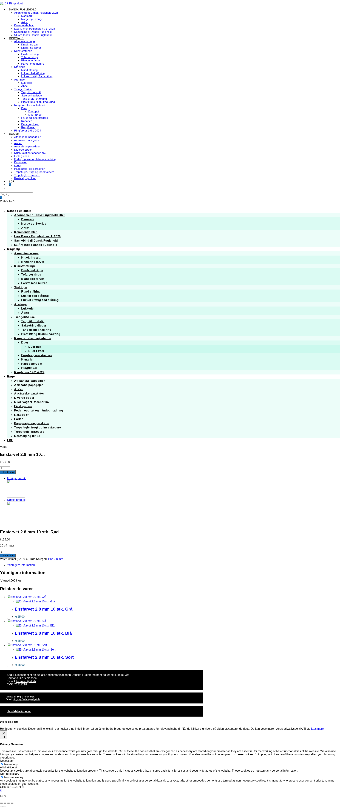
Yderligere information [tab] (21, 564)
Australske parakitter (29, 393)
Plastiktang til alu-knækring (40, 334)
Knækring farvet (32, 261)
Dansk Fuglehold (19, 210)
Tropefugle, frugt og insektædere (37, 427)
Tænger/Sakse (24, 317)
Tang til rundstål (32, 321)
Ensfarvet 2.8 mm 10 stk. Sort (44, 657)
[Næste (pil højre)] (5, 806)
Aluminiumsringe (26, 253)
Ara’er (18, 389)
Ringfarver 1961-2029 (29, 372)
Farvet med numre (34, 283)
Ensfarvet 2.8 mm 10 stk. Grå (43, 609)
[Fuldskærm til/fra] (5, 803)
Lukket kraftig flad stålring (40, 300)
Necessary (11, 764)
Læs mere (317, 728)
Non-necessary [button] (9, 773)
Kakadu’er (21, 414)
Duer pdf (34, 346)
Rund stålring (31, 291)
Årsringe (20, 304)
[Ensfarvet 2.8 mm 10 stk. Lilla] (16, 496)
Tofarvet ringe (31, 274)
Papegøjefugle (31, 363)
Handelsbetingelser (19, 711)
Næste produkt (16, 499)
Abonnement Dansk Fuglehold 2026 (39, 215)
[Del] (8, 803)
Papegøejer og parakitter (31, 423)
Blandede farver (32, 278)
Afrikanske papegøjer (29, 380)
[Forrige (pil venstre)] (1, 806)
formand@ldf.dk (26, 681)
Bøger (11, 376)
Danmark (27, 219)
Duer (24, 342)
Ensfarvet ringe (32, 270)
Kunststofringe (25, 266)
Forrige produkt (16, 478)
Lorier (18, 418)
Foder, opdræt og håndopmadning (38, 410)
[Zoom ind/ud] (1, 803)
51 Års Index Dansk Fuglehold (35, 244)
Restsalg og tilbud (27, 435)
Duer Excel (36, 351)
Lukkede (27, 308)
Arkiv (25, 227)
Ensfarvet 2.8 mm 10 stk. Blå (43, 633)
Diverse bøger (24, 397)
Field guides (23, 406)
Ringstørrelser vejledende (32, 338)
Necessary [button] (6, 760)
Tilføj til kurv (7, 472)
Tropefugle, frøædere (29, 431)
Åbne (25, 312)
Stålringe (20, 287)
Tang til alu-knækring (36, 329)
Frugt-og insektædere (36, 355)
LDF (10, 440)
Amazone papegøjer (28, 385)
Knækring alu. (31, 257)
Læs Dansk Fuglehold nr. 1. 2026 (37, 236)
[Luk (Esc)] (12, 803)
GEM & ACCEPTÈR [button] (13, 786)
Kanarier (27, 359)
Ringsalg (13, 249)
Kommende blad (26, 232)
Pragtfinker (29, 368)
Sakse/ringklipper (33, 325)
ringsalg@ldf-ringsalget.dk (26, 699)
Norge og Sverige (33, 223)
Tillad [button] (307, 728)
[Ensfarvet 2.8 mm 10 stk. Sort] (16, 518)
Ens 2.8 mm (55, 558)
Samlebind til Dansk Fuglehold (36, 240)
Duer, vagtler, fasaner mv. (32, 402)
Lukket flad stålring (35, 295)
